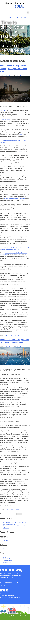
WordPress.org (7, 562)
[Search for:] (8, 514)
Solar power (3, 110)
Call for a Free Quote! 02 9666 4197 (18, 17)
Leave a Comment (15, 335)
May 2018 (5, 540)
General (7, 335)
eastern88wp (18, 75)
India (19, 151)
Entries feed (6, 559)
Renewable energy (5, 119)
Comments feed (7, 560)
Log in (4, 557)
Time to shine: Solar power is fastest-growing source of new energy (13, 68)
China (21, 134)
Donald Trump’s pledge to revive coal (14, 198)
